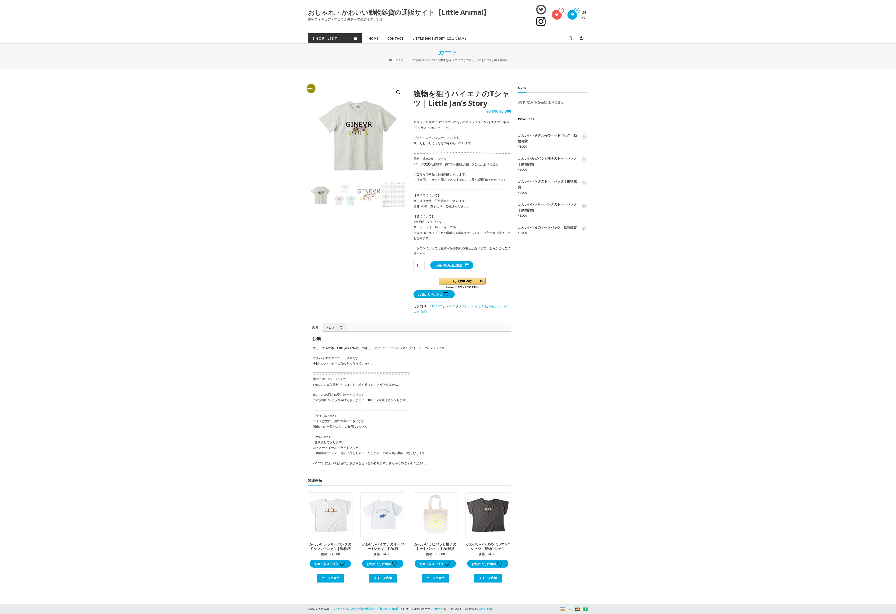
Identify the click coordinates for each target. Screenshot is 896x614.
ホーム (393, 60)
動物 (424, 311)
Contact (395, 38)
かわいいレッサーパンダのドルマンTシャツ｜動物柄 (330, 546)
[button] (398, 92)
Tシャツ (468, 306)
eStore (438, 608)
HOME (373, 38)
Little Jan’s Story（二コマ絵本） (440, 38)
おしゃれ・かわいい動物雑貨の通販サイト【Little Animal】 (399, 12)
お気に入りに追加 (430, 294)
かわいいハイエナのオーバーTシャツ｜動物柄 (383, 546)
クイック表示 (330, 578)
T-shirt (432, 60)
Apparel (418, 60)
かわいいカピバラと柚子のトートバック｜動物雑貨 (435, 546)
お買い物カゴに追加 (448, 265)
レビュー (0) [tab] (334, 327)
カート (405, 60)
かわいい (495, 306)
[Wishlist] (556, 15)
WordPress (485, 608)
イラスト (481, 306)
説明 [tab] (315, 327)
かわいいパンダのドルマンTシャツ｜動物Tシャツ (488, 546)
